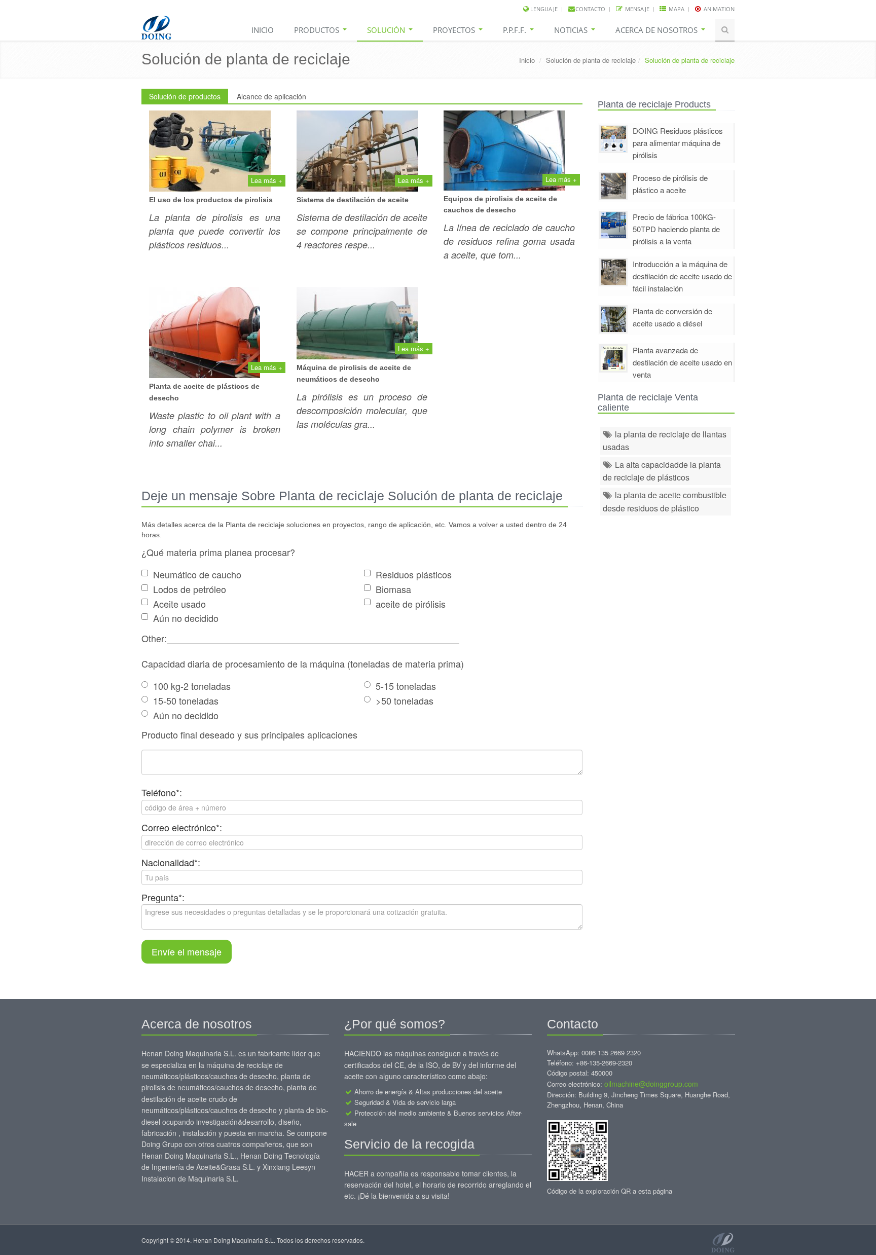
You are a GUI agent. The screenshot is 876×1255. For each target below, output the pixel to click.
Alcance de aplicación (271, 96)
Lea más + (266, 180)
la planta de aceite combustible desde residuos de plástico (664, 501)
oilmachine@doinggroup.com (651, 1084)
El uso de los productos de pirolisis (211, 200)
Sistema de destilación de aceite (353, 200)
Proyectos (455, 30)
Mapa (675, 9)
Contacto (590, 9)
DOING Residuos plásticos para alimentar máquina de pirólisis (678, 142)
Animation (718, 9)
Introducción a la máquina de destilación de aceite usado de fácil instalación (682, 276)
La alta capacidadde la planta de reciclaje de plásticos (662, 471)
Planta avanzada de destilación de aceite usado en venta (682, 362)
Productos (317, 30)
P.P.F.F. (515, 30)
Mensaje (636, 9)
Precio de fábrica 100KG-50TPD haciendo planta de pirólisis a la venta (676, 228)
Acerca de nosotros (657, 30)
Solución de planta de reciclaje (591, 60)
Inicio (262, 30)
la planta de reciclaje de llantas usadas (664, 440)
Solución (387, 30)
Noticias (572, 30)
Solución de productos (185, 96)
